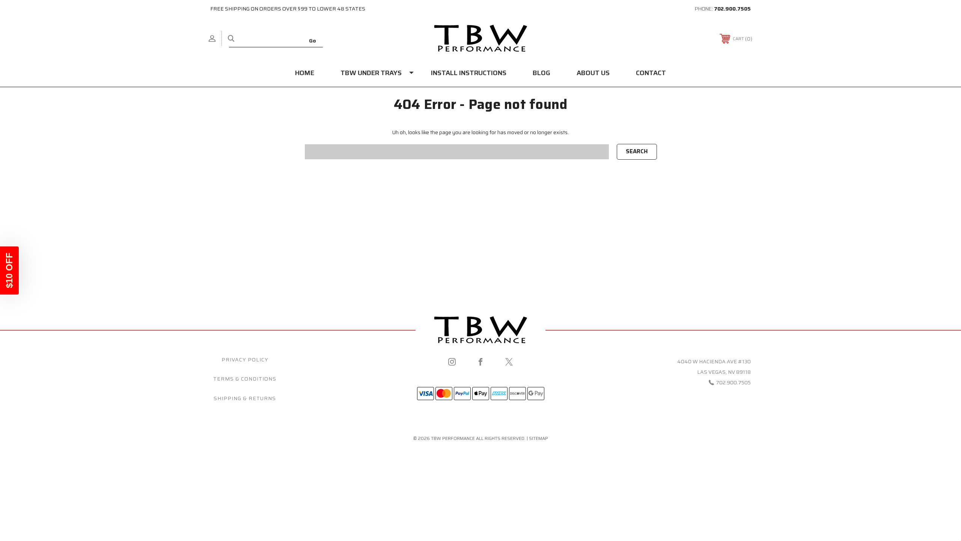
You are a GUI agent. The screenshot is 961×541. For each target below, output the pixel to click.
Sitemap (538, 438)
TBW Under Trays (371, 73)
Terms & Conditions (244, 379)
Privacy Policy (244, 359)
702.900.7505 (732, 9)
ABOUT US (593, 73)
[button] (9, 270)
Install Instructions (468, 73)
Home (304, 73)
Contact (651, 73)
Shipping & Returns (245, 398)
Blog (541, 73)
